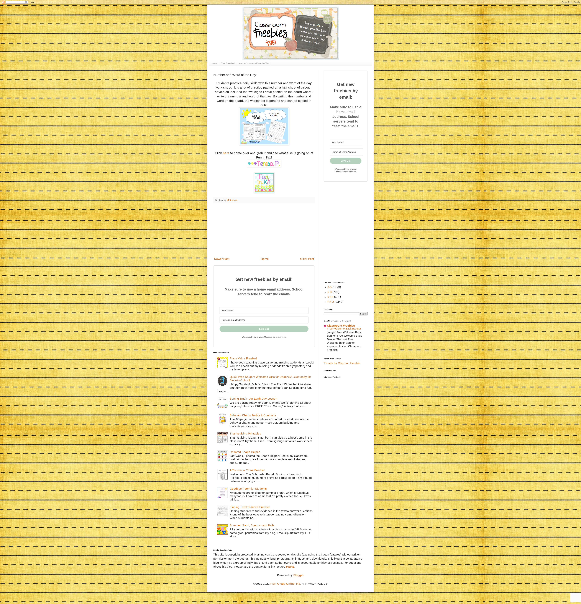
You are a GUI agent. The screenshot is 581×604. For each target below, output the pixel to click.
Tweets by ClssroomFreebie (342, 363)
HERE (290, 566)
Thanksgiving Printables (245, 433)
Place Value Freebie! (243, 358)
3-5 (329, 287)
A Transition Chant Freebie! (247, 470)
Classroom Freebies (341, 325)
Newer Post (221, 258)
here (226, 153)
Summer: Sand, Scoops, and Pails (252, 525)
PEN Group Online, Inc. (285, 583)
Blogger (298, 575)
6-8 (329, 292)
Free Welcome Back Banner (344, 328)
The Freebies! (228, 63)
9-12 (330, 297)
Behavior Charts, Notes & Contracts (253, 415)
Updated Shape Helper (245, 452)
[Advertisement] (264, 230)
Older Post (307, 258)
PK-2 (330, 301)
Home (214, 63)
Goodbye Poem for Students (248, 488)
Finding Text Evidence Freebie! (250, 507)
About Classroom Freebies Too (254, 63)
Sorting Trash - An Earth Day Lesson (253, 398)
